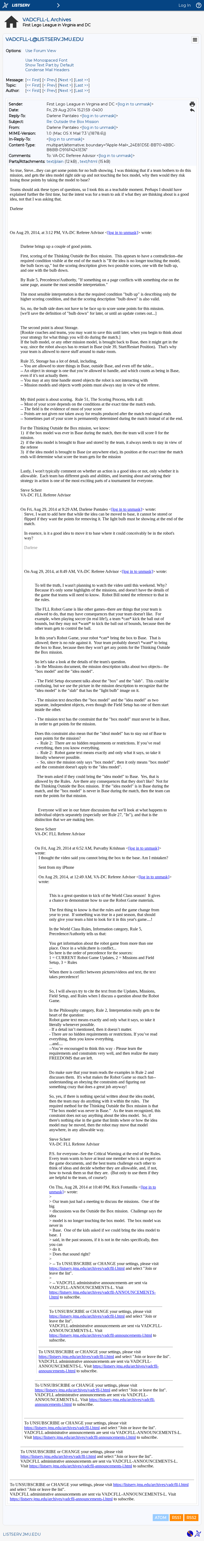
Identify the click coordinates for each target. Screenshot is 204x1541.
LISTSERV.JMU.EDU (22, 1534)
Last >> (81, 80)
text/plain (54, 161)
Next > (65, 80)
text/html (88, 161)
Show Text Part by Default (49, 65)
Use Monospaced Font (46, 60)
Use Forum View (40, 50)
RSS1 (176, 1517)
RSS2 (191, 1517)
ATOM (161, 1517)
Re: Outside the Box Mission (72, 121)
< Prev (50, 80)
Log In (184, 5)
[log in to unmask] (134, 104)
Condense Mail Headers (47, 69)
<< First (33, 80)
